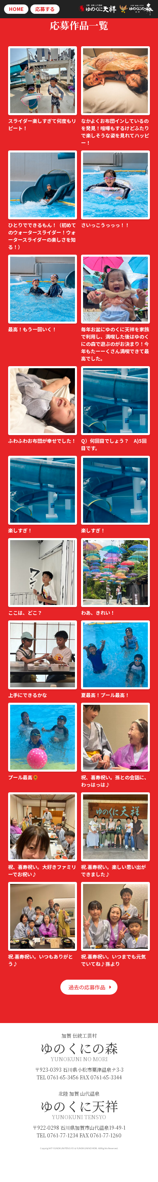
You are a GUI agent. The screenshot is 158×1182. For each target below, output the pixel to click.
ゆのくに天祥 (79, 1105)
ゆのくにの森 (79, 1047)
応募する (45, 8)
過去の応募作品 (86, 987)
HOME (16, 8)
